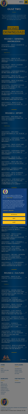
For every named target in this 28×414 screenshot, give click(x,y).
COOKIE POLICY (5, 210)
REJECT (14, 218)
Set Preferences (14, 214)
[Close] (25, 190)
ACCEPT (14, 222)
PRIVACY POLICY (10, 197)
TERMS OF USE (11, 210)
